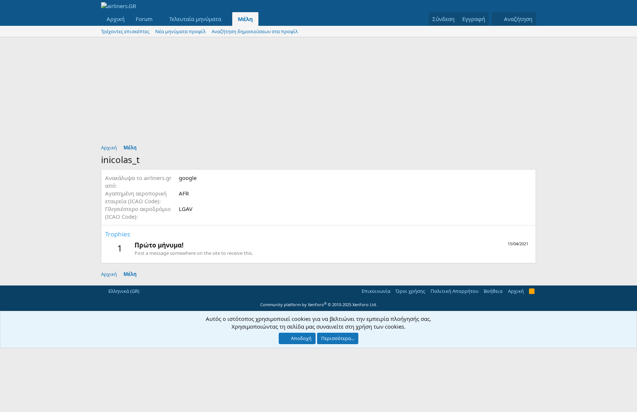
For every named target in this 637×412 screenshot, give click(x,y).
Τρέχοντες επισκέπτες (125, 31)
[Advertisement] (318, 92)
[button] (158, 19)
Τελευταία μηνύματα (195, 18)
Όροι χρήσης (410, 291)
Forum (144, 18)
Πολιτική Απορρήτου (454, 291)
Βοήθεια (493, 291)
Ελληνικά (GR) (123, 291)
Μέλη (245, 18)
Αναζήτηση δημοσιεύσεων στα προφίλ (255, 31)
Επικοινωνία (376, 291)
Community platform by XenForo (318, 304)
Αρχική (116, 18)
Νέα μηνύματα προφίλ (180, 31)
